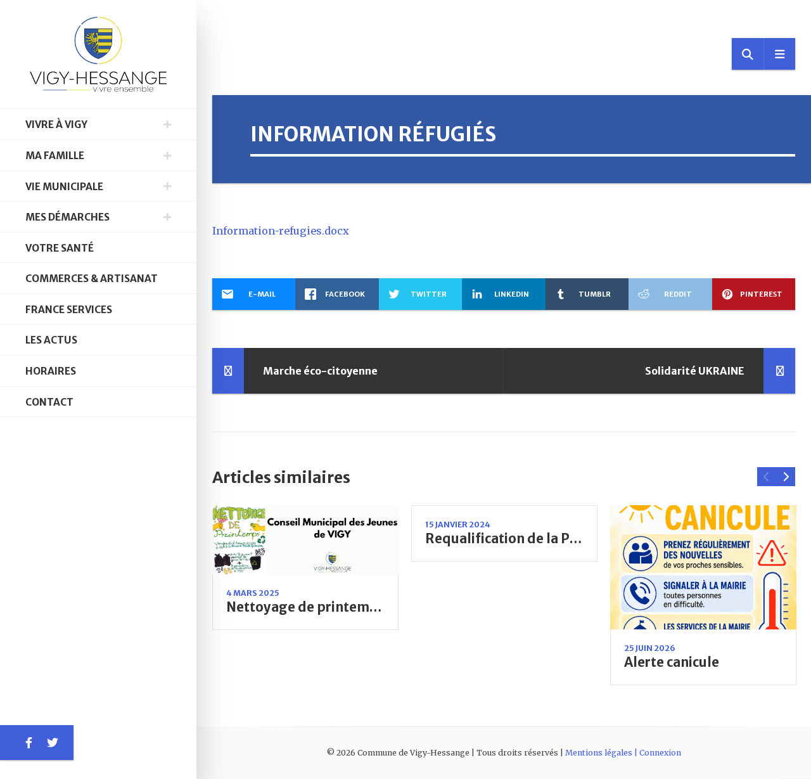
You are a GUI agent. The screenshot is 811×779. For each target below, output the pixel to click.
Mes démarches (67, 217)
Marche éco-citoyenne (320, 370)
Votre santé (59, 248)
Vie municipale (64, 187)
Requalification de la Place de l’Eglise (545, 539)
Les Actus (51, 340)
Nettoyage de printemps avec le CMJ (342, 607)
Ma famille (54, 156)
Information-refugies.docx (280, 230)
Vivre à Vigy (56, 125)
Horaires (50, 371)
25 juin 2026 (649, 648)
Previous (766, 476)
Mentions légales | (602, 752)
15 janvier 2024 (457, 524)
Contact (49, 402)
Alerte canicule (671, 662)
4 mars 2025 (252, 593)
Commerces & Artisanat (91, 279)
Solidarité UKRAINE (694, 370)
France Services (68, 310)
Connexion (660, 752)
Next (785, 476)
